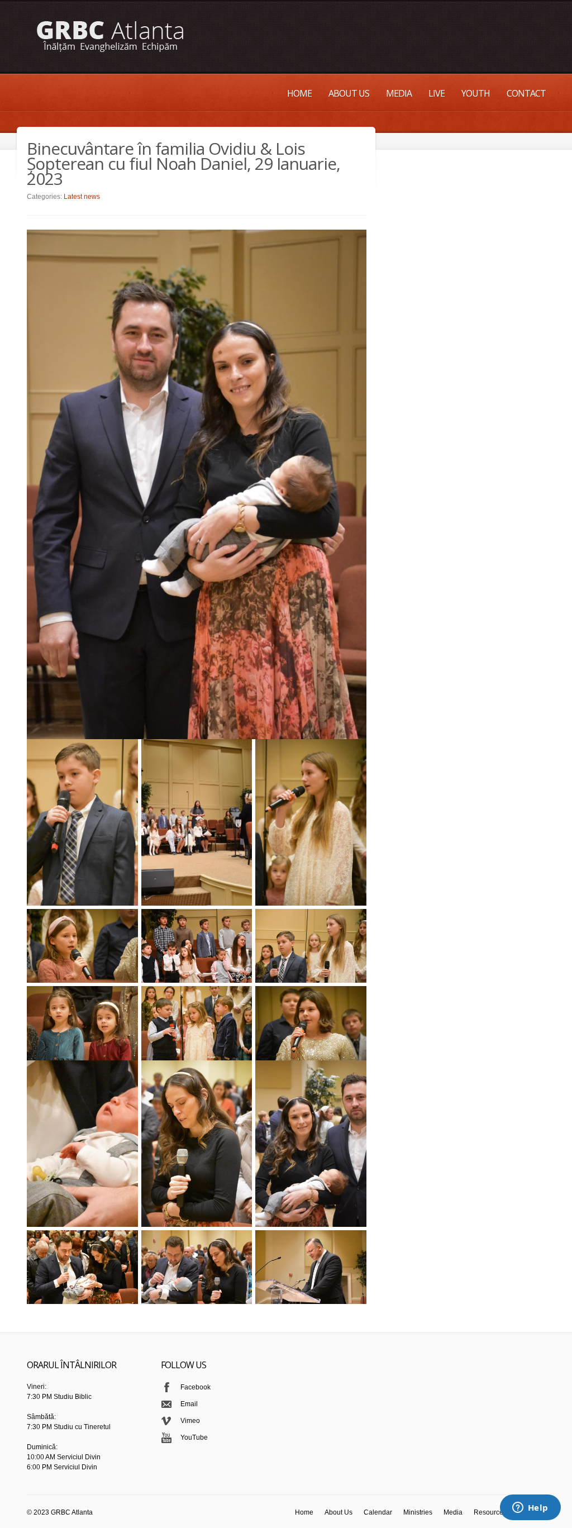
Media (399, 93)
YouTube (194, 1437)
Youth (475, 93)
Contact (526, 93)
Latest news (82, 197)
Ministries (417, 1512)
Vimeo (190, 1421)
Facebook (195, 1387)
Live (436, 93)
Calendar (378, 1512)
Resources (490, 1512)
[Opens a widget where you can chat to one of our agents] (530, 1508)
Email (189, 1404)
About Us (348, 93)
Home (299, 93)
